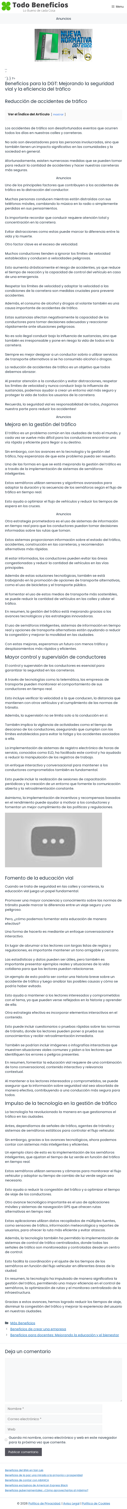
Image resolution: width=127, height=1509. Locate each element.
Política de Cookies (96, 1503)
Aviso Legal (71, 1503)
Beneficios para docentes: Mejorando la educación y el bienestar (64, 1335)
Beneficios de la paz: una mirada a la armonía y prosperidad (44, 1475)
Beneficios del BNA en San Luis (24, 1470)
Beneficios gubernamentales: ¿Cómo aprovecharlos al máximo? (46, 1490)
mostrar (58, 114)
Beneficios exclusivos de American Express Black (36, 1485)
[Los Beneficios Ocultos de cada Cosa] (35, 6)
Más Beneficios (22, 1323)
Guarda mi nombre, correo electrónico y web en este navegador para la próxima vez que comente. (63, 1440)
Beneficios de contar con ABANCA (27, 1480)
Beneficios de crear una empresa (38, 1329)
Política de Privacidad (44, 1503)
